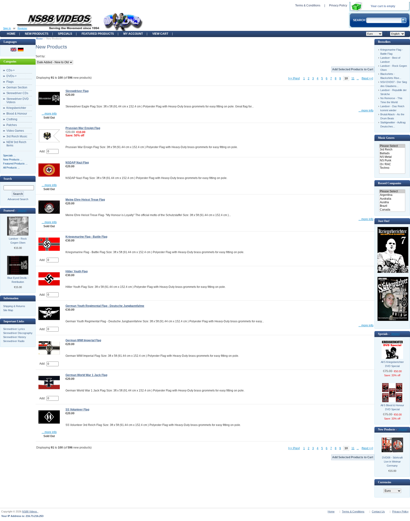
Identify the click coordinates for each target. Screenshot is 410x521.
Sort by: (40, 56)
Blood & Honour (16, 113)
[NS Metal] (392, 157)
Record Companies (389, 183)
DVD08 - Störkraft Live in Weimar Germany (392, 461)
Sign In (7, 28)
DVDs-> (11, 76)
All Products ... (11, 167)
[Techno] (392, 168)
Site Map (8, 310)
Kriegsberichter (16, 108)
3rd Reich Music (16, 136)
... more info (49, 113)
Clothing (11, 119)
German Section (16, 87)
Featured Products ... (15, 163)
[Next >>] (367, 78)
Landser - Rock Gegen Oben (18, 240)
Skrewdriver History (14, 337)
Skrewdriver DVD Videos (17, 100)
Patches (11, 125)
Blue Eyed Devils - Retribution (17, 279)
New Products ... (12, 159)
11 (352, 78)
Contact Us (378, 511)
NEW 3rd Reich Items (16, 143)
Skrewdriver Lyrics (14, 329)
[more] (21, 210)
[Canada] (392, 210)
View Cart (160, 33)
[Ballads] (392, 153)
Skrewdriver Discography (18, 333)
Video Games (15, 130)
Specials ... (9, 155)
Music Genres (386, 138)
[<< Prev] (294, 78)
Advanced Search (18, 199)
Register (22, 28)
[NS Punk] (392, 160)
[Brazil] (392, 206)
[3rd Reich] (392, 149)
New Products (36, 33)
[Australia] (392, 199)
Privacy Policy (338, 5)
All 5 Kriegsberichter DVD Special (392, 364)
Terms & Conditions (307, 5)
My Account (133, 33)
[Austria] (392, 202)
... (358, 78)
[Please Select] (392, 146)
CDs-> (10, 70)
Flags (10, 81)
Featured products (98, 33)
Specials (65, 33)
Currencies (384, 482)
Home (11, 33)
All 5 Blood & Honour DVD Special (392, 407)
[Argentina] (392, 195)
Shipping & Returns (14, 306)
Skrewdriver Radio (13, 341)
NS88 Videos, (30, 511)
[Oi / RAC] (392, 164)
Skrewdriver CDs (17, 93)
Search (8, 178)
